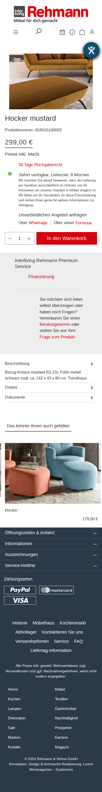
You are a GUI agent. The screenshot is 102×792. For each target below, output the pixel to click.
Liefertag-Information (51, 650)
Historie (19, 622)
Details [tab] (11, 387)
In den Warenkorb (66, 238)
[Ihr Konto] (92, 30)
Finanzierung (41, 276)
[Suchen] (38, 32)
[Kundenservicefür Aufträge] (72, 32)
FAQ (78, 641)
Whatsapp (38, 222)
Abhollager (26, 632)
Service (61, 641)
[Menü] (16, 32)
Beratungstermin (55, 324)
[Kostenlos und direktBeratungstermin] (62, 32)
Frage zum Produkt (57, 337)
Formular (84, 223)
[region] (51, 81)
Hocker (11, 510)
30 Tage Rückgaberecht (40, 164)
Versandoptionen (32, 641)
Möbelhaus (43, 622)
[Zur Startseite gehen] (51, 14)
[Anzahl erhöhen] (29, 238)
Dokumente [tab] (15, 397)
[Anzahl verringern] (10, 238)
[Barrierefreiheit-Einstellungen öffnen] (91, 50)
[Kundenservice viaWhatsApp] (51, 33)
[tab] (50, 370)
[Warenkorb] (82, 32)
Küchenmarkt (73, 622)
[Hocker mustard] (51, 81)
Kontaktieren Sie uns (62, 632)
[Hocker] (53, 473)
